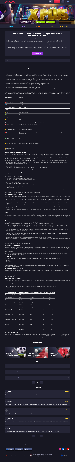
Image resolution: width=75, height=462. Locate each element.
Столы (15, 444)
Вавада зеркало (37, 53)
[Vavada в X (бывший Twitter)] (66, 449)
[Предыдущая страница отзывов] (33, 436)
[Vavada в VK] (63, 449)
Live (11, 444)
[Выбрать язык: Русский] (68, 1)
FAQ (32, 444)
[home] (10, 2)
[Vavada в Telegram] (62, 1)
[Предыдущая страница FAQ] (33, 382)
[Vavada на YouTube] (68, 449)
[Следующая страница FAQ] (41, 382)
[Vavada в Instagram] (60, 449)
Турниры (20, 444)
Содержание (26, 444)
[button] (73, 14)
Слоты (7, 444)
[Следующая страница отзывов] (41, 436)
